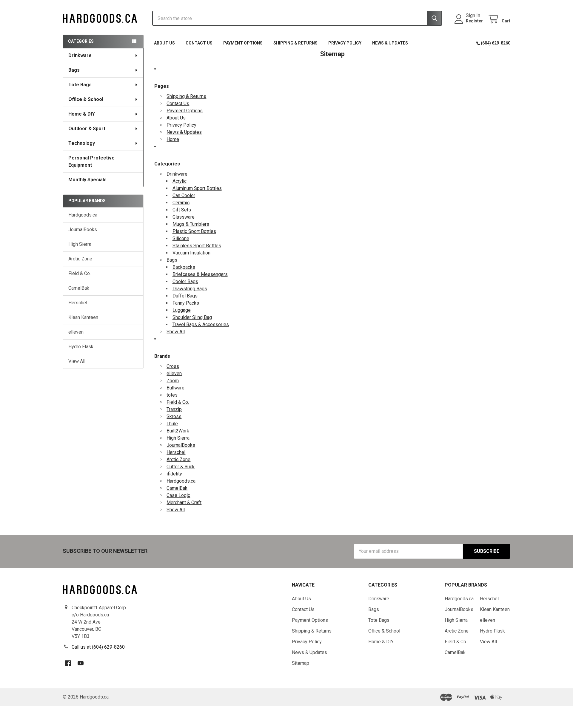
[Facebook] (68, 663)
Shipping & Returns (295, 43)
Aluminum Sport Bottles (197, 188)
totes (172, 395)
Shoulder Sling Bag (192, 317)
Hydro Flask (80, 346)
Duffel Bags (185, 296)
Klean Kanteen (83, 317)
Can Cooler (183, 195)
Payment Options (243, 43)
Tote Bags (80, 85)
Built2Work (178, 431)
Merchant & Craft (184, 502)
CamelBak (78, 288)
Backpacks (183, 267)
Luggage (181, 310)
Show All (176, 331)
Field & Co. (79, 273)
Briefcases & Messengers (200, 274)
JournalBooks (82, 229)
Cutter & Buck (181, 466)
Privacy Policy (344, 43)
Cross (173, 366)
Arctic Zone (80, 259)
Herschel (77, 303)
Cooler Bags (185, 281)
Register (474, 21)
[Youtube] (80, 663)
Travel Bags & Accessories (200, 324)
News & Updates (390, 43)
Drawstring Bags (189, 288)
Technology (81, 143)
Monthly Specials (87, 179)
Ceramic (181, 202)
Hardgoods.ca (82, 215)
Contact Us (199, 43)
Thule (172, 423)
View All (76, 361)
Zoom (173, 380)
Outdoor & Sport (86, 128)
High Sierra (79, 244)
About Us (164, 43)
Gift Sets (181, 210)
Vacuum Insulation (191, 253)
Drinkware (80, 55)
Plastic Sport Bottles (194, 231)
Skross (174, 416)
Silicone (180, 238)
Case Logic (178, 495)
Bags (74, 70)
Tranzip (174, 409)
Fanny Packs (185, 303)
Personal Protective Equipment (91, 161)
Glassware (183, 217)
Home (173, 139)
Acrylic (179, 181)
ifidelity (174, 474)
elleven (76, 332)
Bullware (175, 388)
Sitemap (300, 663)
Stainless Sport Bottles (196, 245)
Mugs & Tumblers (190, 224)
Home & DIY (81, 114)
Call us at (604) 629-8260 (98, 647)
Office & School (85, 99)
